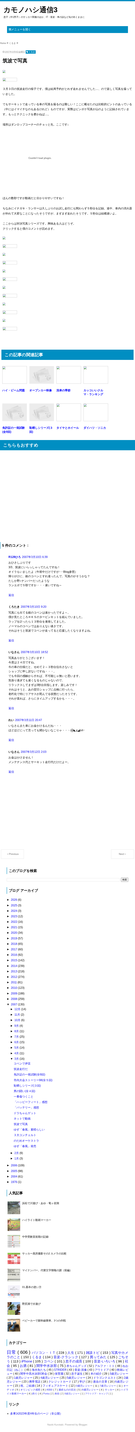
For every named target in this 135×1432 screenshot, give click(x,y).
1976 (14, 1181)
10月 (17, 1020)
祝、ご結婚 (27, 1385)
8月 (17, 1031)
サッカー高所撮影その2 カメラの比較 (44, 1253)
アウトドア (102, 1369)
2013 (14, 971)
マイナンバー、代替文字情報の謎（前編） (47, 1270)
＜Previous (13, 854)
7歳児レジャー (108, 1385)
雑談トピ (93, 1353)
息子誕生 (77, 1373)
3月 (17, 1058)
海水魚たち (39, 1369)
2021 (14, 927)
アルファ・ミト (105, 1365)
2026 (14, 899)
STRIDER (60, 1369)
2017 (14, 949)
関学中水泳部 (47, 1366)
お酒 (24, 1366)
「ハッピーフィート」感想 (30, 1102)
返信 (11, 595)
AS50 (49, 1389)
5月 (17, 1047)
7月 (17, 1036)
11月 (17, 1014)
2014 (14, 965)
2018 (14, 943)
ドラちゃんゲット (25, 1113)
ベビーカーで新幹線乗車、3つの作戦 (44, 1320)
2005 (14, 1171)
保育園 (59, 1373)
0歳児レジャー (84, 1385)
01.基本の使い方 (31, 1286)
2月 (17, 1153)
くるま (37, 1357)
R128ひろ (14, 556)
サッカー (110, 1389)
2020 (14, 932)
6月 (17, 1042)
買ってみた (99, 1357)
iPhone (27, 1361)
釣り (35, 1393)
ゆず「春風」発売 (25, 1146)
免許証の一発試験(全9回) (29, 1074)
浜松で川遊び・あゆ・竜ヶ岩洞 (40, 1203)
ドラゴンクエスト (105, 1377)
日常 (12, 1352)
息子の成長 (74, 1361)
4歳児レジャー (50, 1377)
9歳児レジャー (72, 1393)
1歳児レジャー (23, 1377)
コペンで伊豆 (22, 1063)
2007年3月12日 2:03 (33, 751)
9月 (17, 1025)
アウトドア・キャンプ (97, 1393)
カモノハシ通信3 (30, 10)
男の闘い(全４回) (24, 1091)
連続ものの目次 (68, 1389)
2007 (14, 1004)
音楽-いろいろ (105, 1361)
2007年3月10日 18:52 (34, 652)
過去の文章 (100, 1381)
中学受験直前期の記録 (35, 1236)
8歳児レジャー (90, 1389)
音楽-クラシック (66, 1357)
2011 (14, 982)
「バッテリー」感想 (26, 1107)
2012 (14, 976)
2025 (14, 905)
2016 (14, 954)
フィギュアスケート (56, 1385)
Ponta (46, 1393)
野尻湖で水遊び (31, 1303)
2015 (14, 960)
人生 (71, 1353)
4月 (17, 1053)
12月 (17, 1009)
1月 (17, 1158)
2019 (14, 938)
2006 (14, 1165)
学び (82, 1381)
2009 (14, 993)
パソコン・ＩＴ (44, 1353)
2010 (14, 987)
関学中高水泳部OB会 (34, 1373)
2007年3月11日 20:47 (28, 720)
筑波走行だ (21, 1069)
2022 (14, 921)
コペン (49, 1361)
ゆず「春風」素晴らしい (29, 1129)
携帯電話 (35, 1381)
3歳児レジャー (119, 1373)
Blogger (83, 1424)
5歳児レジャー (76, 1377)
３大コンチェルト (25, 1135)
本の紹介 (97, 1373)
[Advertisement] (67, 496)
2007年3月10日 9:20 (33, 606)
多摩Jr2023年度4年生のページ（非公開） (36, 1413)
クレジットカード (60, 1381)
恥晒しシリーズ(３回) (27, 1085)
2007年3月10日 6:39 (35, 556)
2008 (14, 998)
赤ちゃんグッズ (76, 1365)
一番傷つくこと (23, 1096)
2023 (14, 916)
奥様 (57, 1393)
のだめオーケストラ (26, 1140)
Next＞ (122, 854)
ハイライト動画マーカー (36, 1219)
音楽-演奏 (81, 1369)
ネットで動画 (22, 1118)
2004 (14, 1176)
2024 (14, 910)
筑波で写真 (21, 1124)
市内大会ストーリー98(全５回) (33, 1080)
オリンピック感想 (30, 1389)
